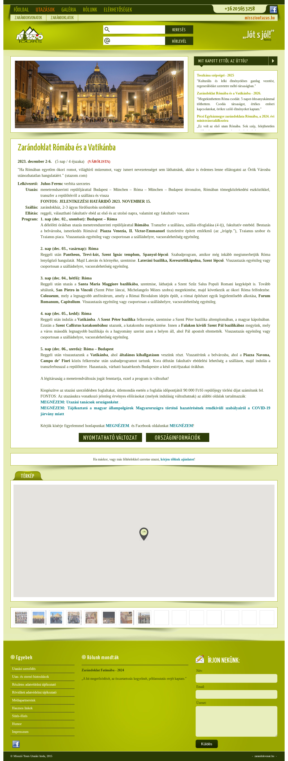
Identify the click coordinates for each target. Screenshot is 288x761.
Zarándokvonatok (28, 18)
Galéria (68, 10)
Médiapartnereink (23, 700)
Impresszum (20, 732)
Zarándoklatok (62, 18)
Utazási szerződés (24, 669)
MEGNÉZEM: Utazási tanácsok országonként (80, 402)
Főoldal (21, 10)
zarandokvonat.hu (264, 756)
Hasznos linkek (22, 708)
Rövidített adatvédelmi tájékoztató (34, 692)
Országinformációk (178, 438)
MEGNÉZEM (117, 426)
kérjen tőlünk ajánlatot (177, 459)
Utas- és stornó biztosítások (30, 677)
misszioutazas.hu (260, 18)
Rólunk (90, 10)
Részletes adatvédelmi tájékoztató (34, 685)
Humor (17, 724)
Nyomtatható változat (110, 438)
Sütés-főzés (20, 716)
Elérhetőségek (118, 10)
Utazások (45, 10)
